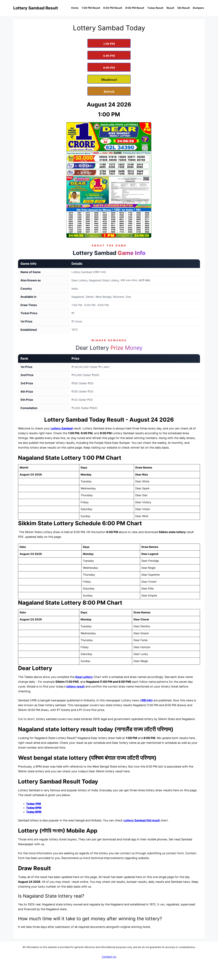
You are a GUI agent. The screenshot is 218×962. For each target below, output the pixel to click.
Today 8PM (33, 811)
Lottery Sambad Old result (142, 820)
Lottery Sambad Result (35, 8)
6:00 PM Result (112, 7)
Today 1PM (33, 803)
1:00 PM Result (91, 7)
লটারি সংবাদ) (147, 700)
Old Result (183, 7)
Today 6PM (33, 807)
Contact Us (109, 956)
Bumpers (198, 7)
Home (74, 7)
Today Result (155, 7)
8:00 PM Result (134, 7)
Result (170, 7)
